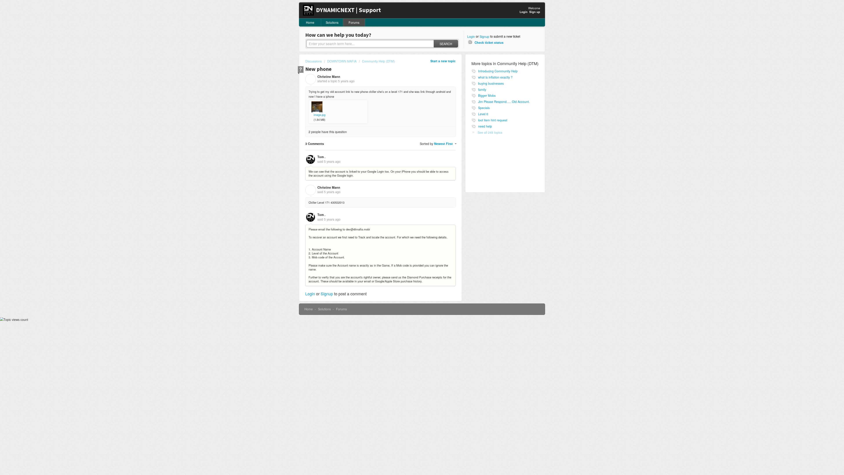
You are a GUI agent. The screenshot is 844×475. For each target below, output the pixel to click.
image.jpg (320, 115)
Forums (354, 22)
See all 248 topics (490, 132)
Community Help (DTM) (378, 61)
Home (310, 22)
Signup (484, 36)
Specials (484, 108)
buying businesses (491, 83)
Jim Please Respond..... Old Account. (504, 101)
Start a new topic (443, 61)
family (482, 89)
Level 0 (483, 114)
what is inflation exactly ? (495, 77)
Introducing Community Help (498, 71)
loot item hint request (492, 120)
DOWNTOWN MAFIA (342, 61)
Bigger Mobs (487, 95)
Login (471, 36)
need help (485, 126)
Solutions (332, 22)
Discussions (313, 61)
